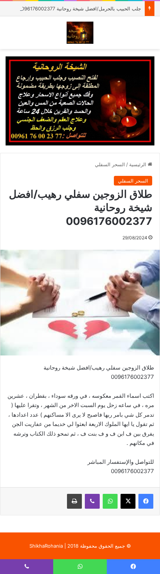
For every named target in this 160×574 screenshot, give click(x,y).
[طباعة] (74, 501)
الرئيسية (138, 164)
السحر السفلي (110, 164)
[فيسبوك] (145, 501)
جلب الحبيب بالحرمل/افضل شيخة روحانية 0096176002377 (79, 9)
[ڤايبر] (92, 501)
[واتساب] (110, 501)
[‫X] (128, 501)
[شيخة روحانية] (80, 33)
